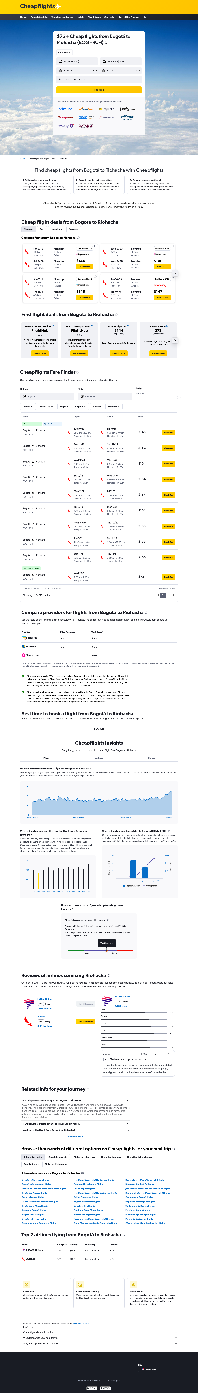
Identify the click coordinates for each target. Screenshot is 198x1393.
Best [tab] (42, 229)
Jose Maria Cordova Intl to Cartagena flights (95, 1193)
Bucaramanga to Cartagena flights (39, 1223)
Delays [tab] (151, 758)
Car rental (109, 17)
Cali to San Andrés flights (34, 1193)
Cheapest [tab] (28, 229)
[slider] (179, 397)
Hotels (80, 17)
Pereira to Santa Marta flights (88, 1210)
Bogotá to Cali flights (84, 1206)
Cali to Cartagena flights (86, 1197)
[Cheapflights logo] (37, 6)
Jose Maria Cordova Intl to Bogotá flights (94, 1180)
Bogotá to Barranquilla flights (140, 1201)
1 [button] (162, 595)
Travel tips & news (129, 17)
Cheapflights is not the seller (38, 1332)
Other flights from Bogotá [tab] (140, 1157)
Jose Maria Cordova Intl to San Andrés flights (44, 1188)
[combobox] (64, 52)
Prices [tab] (46, 758)
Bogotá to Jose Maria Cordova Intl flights (145, 1180)
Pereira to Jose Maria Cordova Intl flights (94, 1219)
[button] (106, 43)
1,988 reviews (44, 1008)
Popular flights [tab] (31, 1164)
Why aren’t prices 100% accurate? (41, 1343)
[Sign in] (144, 17)
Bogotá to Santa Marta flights (36, 1184)
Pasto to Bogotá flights (33, 1197)
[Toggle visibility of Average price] (150, 886)
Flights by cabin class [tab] (84, 1157)
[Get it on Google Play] (92, 1389)
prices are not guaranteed (83, 1323)
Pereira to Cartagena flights (139, 1219)
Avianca (41, 1016)
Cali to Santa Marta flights (35, 1206)
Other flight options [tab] (111, 1157)
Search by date (39, 17)
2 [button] (169, 595)
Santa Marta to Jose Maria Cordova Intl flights (96, 1223)
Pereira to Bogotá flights (137, 1210)
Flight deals (94, 17)
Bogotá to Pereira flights (34, 1219)
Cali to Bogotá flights (84, 1188)
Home (23, 17)
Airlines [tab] (99, 758)
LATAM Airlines (44, 999)
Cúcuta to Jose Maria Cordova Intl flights (145, 1223)
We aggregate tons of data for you (40, 1337)
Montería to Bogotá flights (87, 1214)
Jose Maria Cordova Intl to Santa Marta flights (147, 1188)
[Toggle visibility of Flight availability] (131, 886)
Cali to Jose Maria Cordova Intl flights (40, 1201)
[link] (40, 353)
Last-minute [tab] (56, 229)
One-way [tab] (73, 229)
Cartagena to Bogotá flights (139, 1197)
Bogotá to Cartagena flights (36, 1180)
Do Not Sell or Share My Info (89, 1381)
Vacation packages (62, 17)
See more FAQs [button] (75, 1136)
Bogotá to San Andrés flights (139, 1184)
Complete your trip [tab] (57, 1157)
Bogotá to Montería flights (87, 1201)
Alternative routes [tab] (33, 1157)
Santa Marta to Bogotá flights (140, 1206)
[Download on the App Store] (105, 1389)
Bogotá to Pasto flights (33, 1214)
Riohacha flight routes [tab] (56, 1164)
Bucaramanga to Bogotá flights (140, 1214)
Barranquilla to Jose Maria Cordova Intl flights (147, 1193)
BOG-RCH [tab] (99, 729)
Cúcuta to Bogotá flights (34, 1210)
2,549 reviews (44, 1026)
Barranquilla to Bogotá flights (88, 1184)
